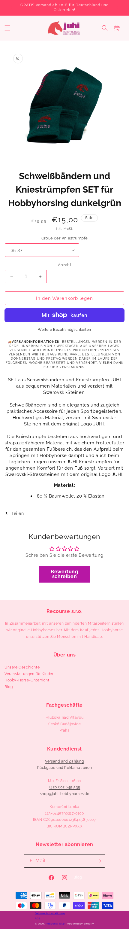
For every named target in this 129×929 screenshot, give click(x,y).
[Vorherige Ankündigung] (11, 7)
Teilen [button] (17, 513)
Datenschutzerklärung (50, 913)
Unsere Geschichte (22, 667)
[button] (7, 28)
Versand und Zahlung (64, 761)
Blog (8, 687)
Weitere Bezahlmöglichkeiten (64, 329)
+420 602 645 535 (64, 787)
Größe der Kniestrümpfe (64, 238)
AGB (38, 918)
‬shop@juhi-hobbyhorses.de (64, 794)
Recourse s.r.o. (56, 923)
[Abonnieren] (98, 861)
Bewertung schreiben (64, 574)
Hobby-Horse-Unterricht (26, 680)
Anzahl (64, 265)
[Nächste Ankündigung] (117, 7)
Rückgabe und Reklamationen (64, 768)
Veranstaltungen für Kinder (29, 674)
